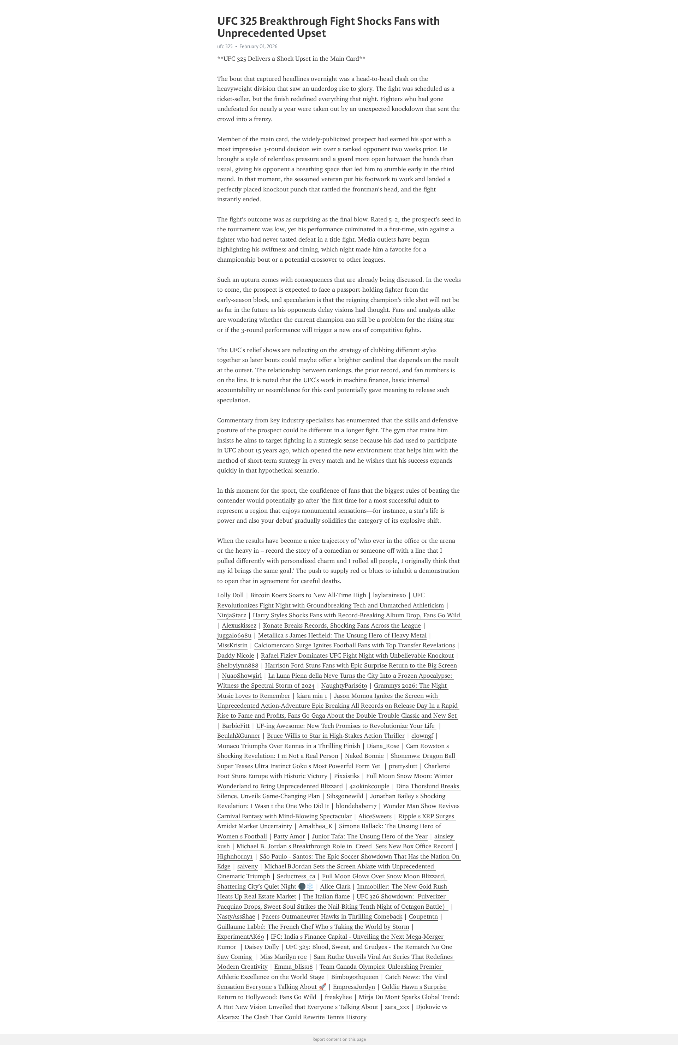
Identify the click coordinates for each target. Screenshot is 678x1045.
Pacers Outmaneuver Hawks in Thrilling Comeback (332, 916)
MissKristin (232, 645)
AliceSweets (375, 816)
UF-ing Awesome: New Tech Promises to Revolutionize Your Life (346, 726)
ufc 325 (225, 46)
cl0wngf (422, 736)
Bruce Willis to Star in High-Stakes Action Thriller (336, 736)
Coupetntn (423, 916)
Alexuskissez (239, 625)
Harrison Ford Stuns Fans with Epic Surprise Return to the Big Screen (361, 665)
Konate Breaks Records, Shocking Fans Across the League (342, 625)
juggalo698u (234, 635)
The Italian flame (326, 896)
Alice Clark (335, 886)
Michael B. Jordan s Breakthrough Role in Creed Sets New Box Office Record (345, 846)
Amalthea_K (315, 826)
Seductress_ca (296, 876)
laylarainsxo (389, 595)
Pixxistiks (346, 776)
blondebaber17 (356, 806)
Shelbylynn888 (237, 665)
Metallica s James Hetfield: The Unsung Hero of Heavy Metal (342, 635)
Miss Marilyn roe (283, 957)
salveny (247, 866)
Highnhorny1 (235, 856)
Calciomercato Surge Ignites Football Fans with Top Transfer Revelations (354, 645)
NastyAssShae (236, 916)
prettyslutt (403, 766)
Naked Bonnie (364, 756)
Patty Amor (289, 836)
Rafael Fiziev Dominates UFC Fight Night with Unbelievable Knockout (357, 655)
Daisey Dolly (262, 947)
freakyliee (338, 997)
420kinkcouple (369, 786)
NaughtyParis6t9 (344, 685)
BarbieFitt (236, 726)
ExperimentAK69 (240, 936)
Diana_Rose (383, 746)
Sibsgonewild (345, 796)
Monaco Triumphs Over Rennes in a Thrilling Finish (288, 746)
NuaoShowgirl (242, 675)
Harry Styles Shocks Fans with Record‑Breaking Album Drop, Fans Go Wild (357, 615)
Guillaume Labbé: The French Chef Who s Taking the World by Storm (313, 927)
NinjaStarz (231, 615)
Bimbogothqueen (355, 977)
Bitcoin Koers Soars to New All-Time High (308, 595)
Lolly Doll (230, 595)
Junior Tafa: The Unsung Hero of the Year (370, 836)
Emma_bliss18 (293, 966)
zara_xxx (397, 1007)
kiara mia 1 (312, 696)
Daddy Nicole (235, 655)
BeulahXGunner (238, 736)
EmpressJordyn (354, 987)
